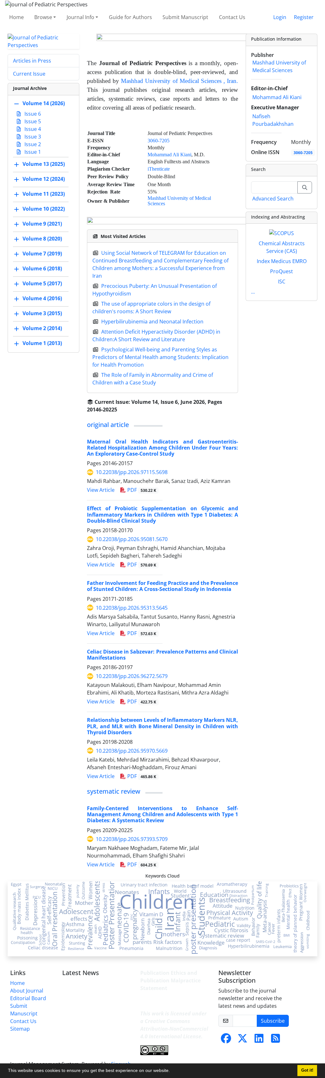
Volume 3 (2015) (42, 313)
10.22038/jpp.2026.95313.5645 (132, 607)
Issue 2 (32, 144)
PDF (141, 489)
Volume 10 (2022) (44, 208)
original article (108, 424)
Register (304, 17)
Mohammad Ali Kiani (169, 154)
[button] (172, 1071)
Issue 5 (32, 121)
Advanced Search (273, 198)
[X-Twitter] (242, 1040)
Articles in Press (32, 60)
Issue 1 (32, 151)
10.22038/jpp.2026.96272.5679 (132, 676)
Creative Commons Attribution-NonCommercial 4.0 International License (174, 1029)
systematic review (113, 791)
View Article (101, 489)
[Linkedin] (259, 1040)
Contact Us (232, 17)
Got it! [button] (307, 1070)
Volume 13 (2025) (44, 163)
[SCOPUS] (281, 232)
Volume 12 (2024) (44, 178)
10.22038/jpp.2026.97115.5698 (132, 472)
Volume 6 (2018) (42, 268)
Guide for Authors (130, 17)
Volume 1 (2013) (42, 343)
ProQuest (281, 271)
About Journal (26, 990)
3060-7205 (158, 140)
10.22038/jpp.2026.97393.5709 (132, 839)
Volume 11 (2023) (44, 193)
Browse (43, 17)
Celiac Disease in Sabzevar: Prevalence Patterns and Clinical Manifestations (162, 654)
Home (16, 17)
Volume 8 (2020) (42, 238)
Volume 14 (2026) (44, 103)
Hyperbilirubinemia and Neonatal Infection (152, 321)
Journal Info (80, 17)
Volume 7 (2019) (42, 253)
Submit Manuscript (185, 17)
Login (279, 17)
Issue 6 (32, 113)
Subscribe (273, 1020)
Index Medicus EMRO (282, 261)
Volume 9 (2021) (42, 223)
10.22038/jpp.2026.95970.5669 (132, 750)
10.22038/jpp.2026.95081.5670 (132, 539)
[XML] (122, 409)
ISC (281, 281)
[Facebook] (226, 1040)
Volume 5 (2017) (42, 283)
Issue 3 (32, 136)
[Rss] (275, 1040)
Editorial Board (28, 998)
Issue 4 (32, 128)
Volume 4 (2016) (42, 298)
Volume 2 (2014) (42, 328)
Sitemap (20, 1028)
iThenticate (159, 169)
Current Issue (29, 73)
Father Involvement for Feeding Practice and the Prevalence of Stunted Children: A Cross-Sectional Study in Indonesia (162, 586)
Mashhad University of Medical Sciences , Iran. (179, 81)
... (253, 291)
